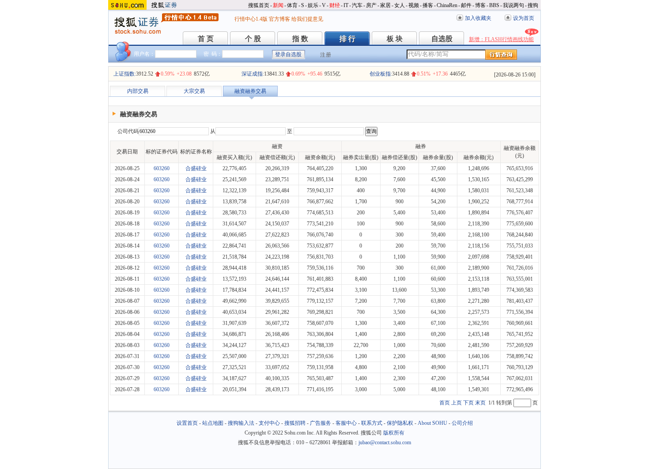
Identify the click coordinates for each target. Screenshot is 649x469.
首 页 (206, 38)
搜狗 (533, 5)
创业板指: (381, 74)
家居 (385, 5)
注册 (326, 55)
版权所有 (393, 433)
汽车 (357, 5)
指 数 (300, 38)
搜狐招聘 (295, 423)
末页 (480, 403)
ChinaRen (447, 5)
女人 (399, 5)
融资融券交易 (250, 91)
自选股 (442, 38)
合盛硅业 (196, 168)
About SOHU (432, 423)
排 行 (347, 38)
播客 (428, 5)
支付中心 (269, 423)
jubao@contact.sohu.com (384, 442)
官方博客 (279, 19)
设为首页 (523, 18)
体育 (292, 5)
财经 (334, 5)
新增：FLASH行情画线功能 (501, 39)
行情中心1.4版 (251, 19)
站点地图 (212, 423)
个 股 (253, 38)
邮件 (466, 5)
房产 (371, 5)
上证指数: (124, 74)
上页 (456, 403)
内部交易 (137, 91)
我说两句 (513, 5)
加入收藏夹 (478, 18)
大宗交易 (194, 91)
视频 (413, 5)
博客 (480, 5)
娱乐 (313, 5)
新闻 (278, 5)
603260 (162, 168)
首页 (444, 403)
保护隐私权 (400, 423)
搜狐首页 (258, 5)
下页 (468, 403)
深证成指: (252, 74)
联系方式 (371, 423)
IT (345, 5)
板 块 (395, 38)
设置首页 (187, 423)
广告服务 (320, 423)
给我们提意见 (307, 19)
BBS (494, 5)
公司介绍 (462, 423)
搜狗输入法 (241, 423)
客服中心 (346, 423)
